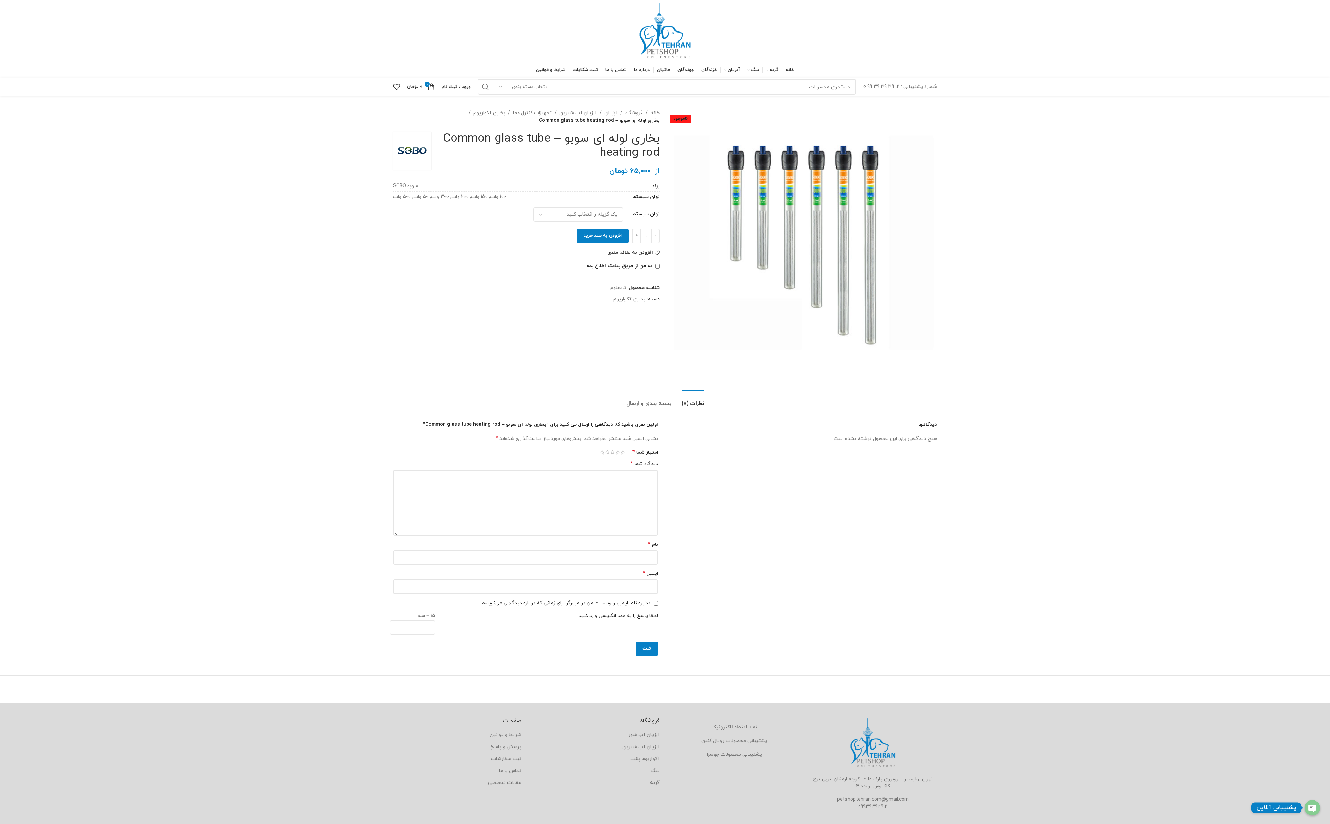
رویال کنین (712, 740)
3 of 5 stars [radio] (612, 452)
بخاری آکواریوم (489, 113)
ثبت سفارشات (506, 758)
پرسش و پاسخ (505, 747)
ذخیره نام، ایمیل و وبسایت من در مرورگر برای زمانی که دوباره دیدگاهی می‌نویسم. (565, 603)
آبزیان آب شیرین (578, 113)
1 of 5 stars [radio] (623, 452)
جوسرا (713, 754)
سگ (655, 771)
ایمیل (650, 573)
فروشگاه (634, 113)
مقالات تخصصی (504, 782)
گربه (655, 782)
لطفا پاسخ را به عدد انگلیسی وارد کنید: (618, 616)
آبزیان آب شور (644, 735)
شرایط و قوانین (505, 735)
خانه (655, 113)
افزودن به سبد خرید (603, 236)
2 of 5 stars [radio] (617, 452)
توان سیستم (646, 214)
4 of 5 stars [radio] (607, 452)
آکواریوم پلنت (645, 758)
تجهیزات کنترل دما (532, 113)
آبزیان (611, 113)
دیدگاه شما (644, 464)
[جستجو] (486, 87)
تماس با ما (510, 771)
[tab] (693, 400)
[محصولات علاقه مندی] (397, 87)
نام (653, 544)
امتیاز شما (645, 452)
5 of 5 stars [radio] (602, 452)
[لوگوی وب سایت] (665, 30)
